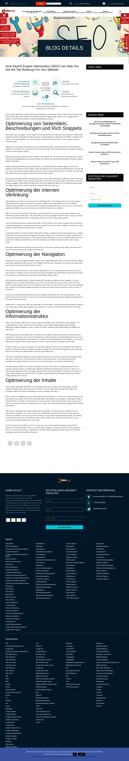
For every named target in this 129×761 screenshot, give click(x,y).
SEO (7, 643)
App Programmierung (73, 670)
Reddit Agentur (70, 576)
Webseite (69, 643)
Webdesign (69, 654)
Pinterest (99, 706)
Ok (74, 754)
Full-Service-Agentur (42, 571)
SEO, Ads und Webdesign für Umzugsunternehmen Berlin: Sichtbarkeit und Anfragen (105, 124)
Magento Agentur (71, 590)
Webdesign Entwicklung (73, 665)
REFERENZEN (50, 12)
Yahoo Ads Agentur (12, 602)
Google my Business (12, 719)
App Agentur (100, 543)
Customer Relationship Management (108, 662)
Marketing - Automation (103, 654)
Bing (37, 692)
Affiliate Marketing (11, 747)
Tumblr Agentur (71, 579)
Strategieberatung (102, 679)
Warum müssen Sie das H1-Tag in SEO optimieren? (105, 163)
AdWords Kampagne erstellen (45, 679)
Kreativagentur (40, 557)
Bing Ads (38, 695)
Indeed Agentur (71, 571)
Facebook (99, 695)
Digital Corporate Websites (104, 670)
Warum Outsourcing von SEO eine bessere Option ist (105, 153)
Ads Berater (39, 668)
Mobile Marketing (101, 657)
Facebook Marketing (102, 651)
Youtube (98, 692)
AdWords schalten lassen (44, 681)
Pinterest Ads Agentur (12, 608)
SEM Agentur (10, 589)
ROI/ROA (8, 741)
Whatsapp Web (101, 698)
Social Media (100, 703)
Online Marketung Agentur (44, 551)
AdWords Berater (41, 687)
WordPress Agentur (72, 587)
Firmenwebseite (71, 651)
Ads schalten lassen (42, 662)
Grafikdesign (70, 659)
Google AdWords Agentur (14, 572)
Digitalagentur (40, 590)
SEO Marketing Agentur (43, 592)
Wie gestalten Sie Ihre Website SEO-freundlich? (104, 144)
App (67, 668)
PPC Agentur (10, 591)
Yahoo (38, 706)
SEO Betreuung (11, 665)
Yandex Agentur (11, 605)
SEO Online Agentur (12, 546)
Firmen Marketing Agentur (44, 568)
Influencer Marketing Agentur (75, 562)
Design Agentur (101, 551)
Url (6, 698)
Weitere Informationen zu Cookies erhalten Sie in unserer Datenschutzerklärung (64, 757)
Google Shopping (11, 736)
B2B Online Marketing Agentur (45, 573)
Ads (37, 643)
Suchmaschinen (11, 689)
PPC (7, 681)
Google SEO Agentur (12, 551)
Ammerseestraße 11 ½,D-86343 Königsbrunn (108, 496)
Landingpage (70, 657)
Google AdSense (11, 714)
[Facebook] (10, 443)
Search (8, 687)
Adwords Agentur (11, 559)
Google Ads (39, 649)
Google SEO (10, 649)
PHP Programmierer (72, 687)
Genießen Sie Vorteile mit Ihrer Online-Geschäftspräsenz (105, 134)
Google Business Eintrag (13, 717)
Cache (8, 706)
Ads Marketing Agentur (43, 598)
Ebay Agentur (70, 546)
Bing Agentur (10, 594)
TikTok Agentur (70, 565)
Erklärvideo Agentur (102, 579)
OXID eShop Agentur (72, 598)
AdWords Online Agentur (13, 561)
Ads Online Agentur (12, 567)
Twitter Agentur (71, 560)
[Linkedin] (29, 443)
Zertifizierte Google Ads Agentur (16, 580)
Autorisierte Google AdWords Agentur (17, 578)
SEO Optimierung (11, 654)
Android (68, 679)
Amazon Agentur (71, 543)
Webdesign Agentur (102, 546)
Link (7, 703)
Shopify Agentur (71, 584)
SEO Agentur (10, 543)
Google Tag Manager (12, 730)
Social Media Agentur (42, 576)
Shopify (98, 689)
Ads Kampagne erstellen (43, 659)
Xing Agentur (70, 568)
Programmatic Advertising (104, 673)
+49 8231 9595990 (84, 4)
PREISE (88, 12)
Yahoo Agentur (10, 600)
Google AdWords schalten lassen (46, 684)
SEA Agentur (10, 586)
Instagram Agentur (72, 557)
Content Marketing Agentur (104, 560)
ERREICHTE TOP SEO (70, 12)
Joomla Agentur (71, 595)
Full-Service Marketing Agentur (45, 560)
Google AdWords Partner (44, 689)
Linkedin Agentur (71, 573)
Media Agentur (40, 549)
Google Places (10, 722)
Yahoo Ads (39, 709)
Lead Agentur (100, 557)
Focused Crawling (102, 676)
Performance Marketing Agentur (46, 584)
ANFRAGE (105, 12)
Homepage (69, 646)
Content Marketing (102, 659)
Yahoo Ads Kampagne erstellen (46, 717)
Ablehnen (81, 754)
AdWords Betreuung (42, 673)
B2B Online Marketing (103, 668)
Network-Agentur (101, 571)
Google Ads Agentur (12, 570)
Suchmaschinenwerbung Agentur (16, 627)
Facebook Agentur (72, 551)
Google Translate (11, 739)
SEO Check (9, 673)
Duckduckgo (40, 719)
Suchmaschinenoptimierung (14, 646)
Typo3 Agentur (70, 592)
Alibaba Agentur (71, 549)
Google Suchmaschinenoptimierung (17, 651)
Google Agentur (11, 621)
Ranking (8, 700)
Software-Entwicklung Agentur (105, 568)
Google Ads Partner (42, 670)
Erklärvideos (100, 681)
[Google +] (22, 443)
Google (8, 684)
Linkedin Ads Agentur (12, 616)
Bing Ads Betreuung (42, 698)
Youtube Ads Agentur (12, 610)
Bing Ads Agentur (11, 597)
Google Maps (10, 725)
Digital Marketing (101, 665)
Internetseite (70, 649)
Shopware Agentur (102, 562)
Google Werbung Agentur (14, 624)
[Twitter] (16, 443)
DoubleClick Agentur (102, 573)
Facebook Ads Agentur (13, 619)
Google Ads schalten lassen (44, 665)
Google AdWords (41, 651)
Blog (41, 3)
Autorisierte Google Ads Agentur (16, 575)
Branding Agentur (41, 581)
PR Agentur (39, 546)
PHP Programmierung (73, 684)
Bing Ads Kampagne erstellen (45, 703)
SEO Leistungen (11, 662)
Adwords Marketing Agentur (44, 595)
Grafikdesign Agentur (103, 554)
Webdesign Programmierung (75, 662)
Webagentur (40, 565)
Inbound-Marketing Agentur (105, 565)
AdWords (39, 646)
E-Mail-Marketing (101, 649)
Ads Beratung (40, 657)
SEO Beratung (10, 668)
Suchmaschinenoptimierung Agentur (17, 549)
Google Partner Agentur (13, 629)
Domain (8, 695)
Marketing (99, 643)
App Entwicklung (71, 673)
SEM (7, 679)
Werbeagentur (40, 543)
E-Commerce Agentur (43, 579)
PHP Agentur (100, 549)
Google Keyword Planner (13, 733)
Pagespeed (9, 709)
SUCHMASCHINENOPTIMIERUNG (32, 12)
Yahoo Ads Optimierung (43, 714)
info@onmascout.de (117, 4)
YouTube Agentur (71, 554)
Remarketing (10, 744)
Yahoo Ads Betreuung (43, 711)
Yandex (38, 722)
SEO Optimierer (11, 657)
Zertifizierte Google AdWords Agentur (17, 583)
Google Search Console (13, 692)
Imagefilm (99, 687)
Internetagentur (41, 554)
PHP (67, 681)
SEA (7, 676)
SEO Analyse (10, 670)
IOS (67, 676)
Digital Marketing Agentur (44, 587)
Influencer (99, 700)
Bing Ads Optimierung (43, 700)
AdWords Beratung (42, 676)
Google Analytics (11, 711)
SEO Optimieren (11, 659)
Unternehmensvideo (102, 684)
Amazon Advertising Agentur (14, 613)
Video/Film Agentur (102, 576)
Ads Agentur (9, 564)
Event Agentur (40, 562)
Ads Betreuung (40, 654)
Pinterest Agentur (71, 581)
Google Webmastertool (13, 728)
